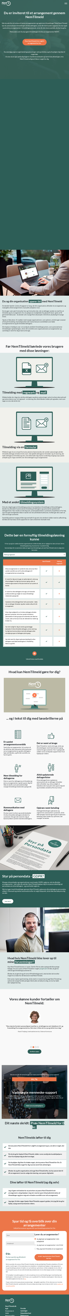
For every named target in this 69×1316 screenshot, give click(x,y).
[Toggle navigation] (66, 3)
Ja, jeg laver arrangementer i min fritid (50, 1245)
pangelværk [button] (43, 969)
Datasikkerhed (25, 1313)
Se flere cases (34, 1051)
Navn (8, 1235)
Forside (23, 1308)
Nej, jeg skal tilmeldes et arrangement (50, 1249)
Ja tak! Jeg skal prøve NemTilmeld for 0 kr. (49, 1257)
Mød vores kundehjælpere (34, 1105)
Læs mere (8, 901)
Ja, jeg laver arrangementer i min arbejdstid (48, 1240)
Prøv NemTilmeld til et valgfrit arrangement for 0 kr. (34, 42)
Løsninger (23, 1311)
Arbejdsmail (10, 1243)
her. (25, 1279)
